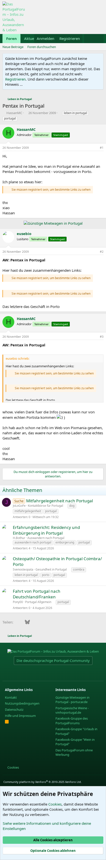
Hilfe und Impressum (20, 715)
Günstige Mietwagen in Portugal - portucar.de (72, 699)
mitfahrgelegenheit (28, 511)
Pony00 (18, 602)
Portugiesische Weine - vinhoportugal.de (72, 710)
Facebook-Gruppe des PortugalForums (71, 720)
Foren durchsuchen (41, 47)
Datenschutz (14, 709)
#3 (102, 337)
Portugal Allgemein (38, 602)
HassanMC (14, 113)
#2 (102, 252)
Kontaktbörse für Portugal (45, 506)
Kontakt (11, 697)
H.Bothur (19, 538)
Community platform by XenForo (42, 782)
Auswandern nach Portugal (45, 538)
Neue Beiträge (12, 47)
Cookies (13, 767)
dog (71, 506)
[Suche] (99, 38)
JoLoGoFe (19, 506)
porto (45, 575)
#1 (102, 148)
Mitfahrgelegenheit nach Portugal (59, 501)
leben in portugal (75, 113)
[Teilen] (95, 148)
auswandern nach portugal (33, 542)
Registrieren (15, 79)
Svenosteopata (23, 569)
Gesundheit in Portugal (51, 569)
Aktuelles (32, 38)
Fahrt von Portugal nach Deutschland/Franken (36, 594)
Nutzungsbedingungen (22, 703)
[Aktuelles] (89, 38)
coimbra (78, 569)
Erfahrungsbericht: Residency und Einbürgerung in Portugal (46, 530)
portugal (10, 118)
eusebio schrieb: (17, 358)
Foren (11, 38)
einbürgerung (64, 542)
